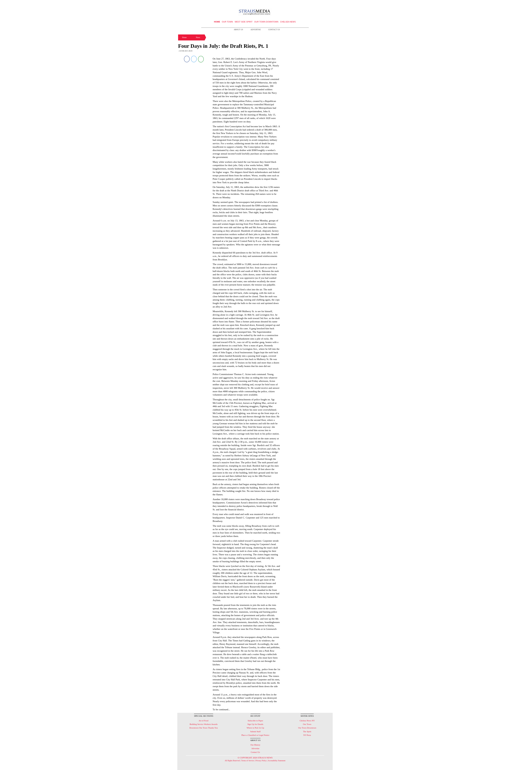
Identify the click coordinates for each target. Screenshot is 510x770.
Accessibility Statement (276, 761)
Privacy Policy (261, 761)
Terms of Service (247, 761)
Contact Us (274, 30)
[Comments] (201, 59)
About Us (238, 30)
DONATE (325, 3)
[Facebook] (187, 59)
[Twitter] (194, 59)
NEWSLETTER (310, 3)
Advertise (255, 30)
